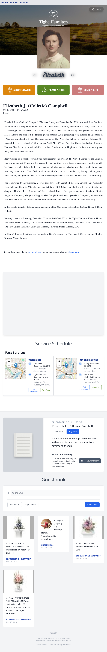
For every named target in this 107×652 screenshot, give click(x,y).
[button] (15, 365)
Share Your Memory (90, 461)
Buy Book (73, 431)
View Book (58, 431)
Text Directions (34, 390)
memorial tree (34, 251)
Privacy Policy (46, 640)
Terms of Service (61, 640)
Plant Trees (46, 390)
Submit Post (92, 504)
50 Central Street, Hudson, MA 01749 (42, 383)
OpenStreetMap (56, 645)
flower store (73, 251)
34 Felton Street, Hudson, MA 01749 (92, 380)
